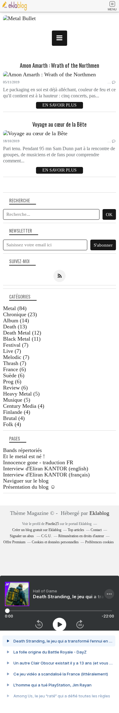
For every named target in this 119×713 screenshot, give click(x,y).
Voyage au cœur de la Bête (59, 124)
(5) (21, 394)
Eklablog (99, 513)
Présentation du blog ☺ (29, 487)
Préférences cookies (99, 542)
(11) (22, 339)
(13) (15, 327)
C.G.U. (46, 536)
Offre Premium (14, 542)
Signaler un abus (22, 536)
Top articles (76, 530)
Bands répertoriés (22, 450)
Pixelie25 (52, 524)
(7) (15, 345)
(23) (20, 314)
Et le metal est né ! (24, 456)
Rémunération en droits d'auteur (81, 536)
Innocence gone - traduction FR (38, 462)
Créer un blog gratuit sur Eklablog (36, 530)
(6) (14, 369)
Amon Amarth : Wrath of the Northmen (59, 65)
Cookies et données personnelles (55, 542)
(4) (23, 406)
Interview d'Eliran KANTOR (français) (46, 475)
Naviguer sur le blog (26, 481)
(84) (15, 308)
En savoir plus (59, 105)
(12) (22, 333)
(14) (16, 320)
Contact (96, 530)
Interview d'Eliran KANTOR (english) (45, 468)
